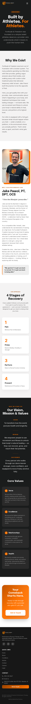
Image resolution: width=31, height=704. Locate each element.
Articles (4, 660)
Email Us (6, 678)
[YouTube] (12, 644)
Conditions (5, 658)
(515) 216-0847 (8, 676)
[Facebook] (4, 644)
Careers (4, 665)
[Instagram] (8, 644)
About (3, 655)
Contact (4, 663)
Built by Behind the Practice (15, 699)
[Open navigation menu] (27, 3)
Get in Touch (15, 613)
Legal (3, 668)
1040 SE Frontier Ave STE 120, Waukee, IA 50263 (16, 682)
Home (3, 653)
